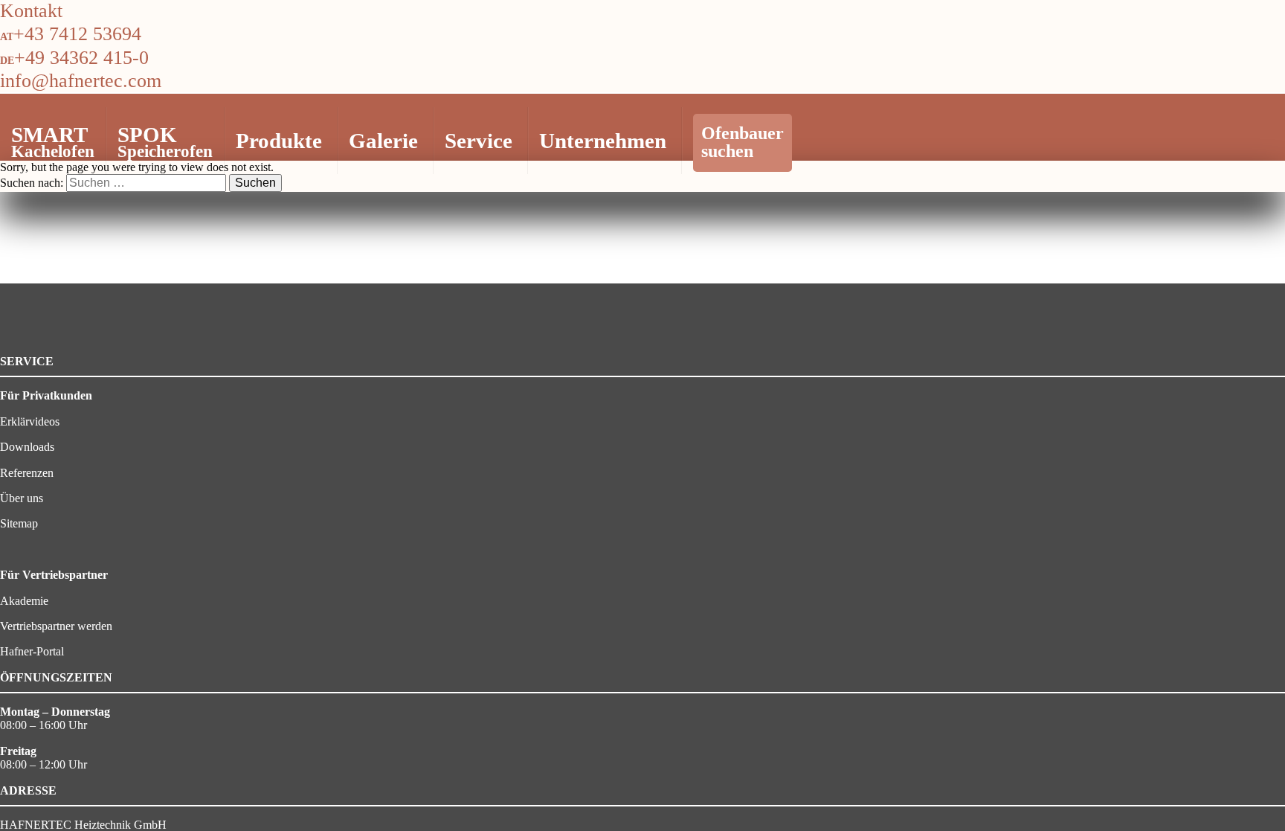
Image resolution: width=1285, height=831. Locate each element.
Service (478, 141)
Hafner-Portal (32, 651)
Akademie (24, 600)
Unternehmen (602, 141)
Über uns (21, 498)
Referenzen (27, 472)
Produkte (279, 141)
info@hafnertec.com (80, 81)
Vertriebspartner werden (56, 626)
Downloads (27, 446)
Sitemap (19, 523)
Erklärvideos (29, 421)
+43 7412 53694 (77, 34)
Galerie (383, 141)
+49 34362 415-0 (81, 57)
